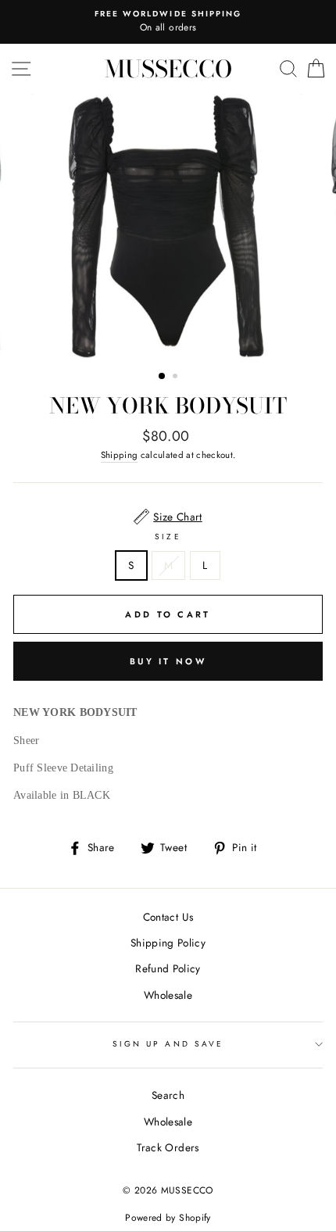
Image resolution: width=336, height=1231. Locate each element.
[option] (168, 22)
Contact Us (168, 917)
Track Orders (167, 1147)
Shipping (119, 455)
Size (168, 536)
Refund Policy (167, 968)
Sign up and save (168, 1044)
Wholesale (168, 995)
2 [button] (177, 377)
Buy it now (168, 661)
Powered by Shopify (167, 1218)
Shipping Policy (168, 942)
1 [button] (162, 377)
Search (168, 1095)
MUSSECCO (168, 69)
